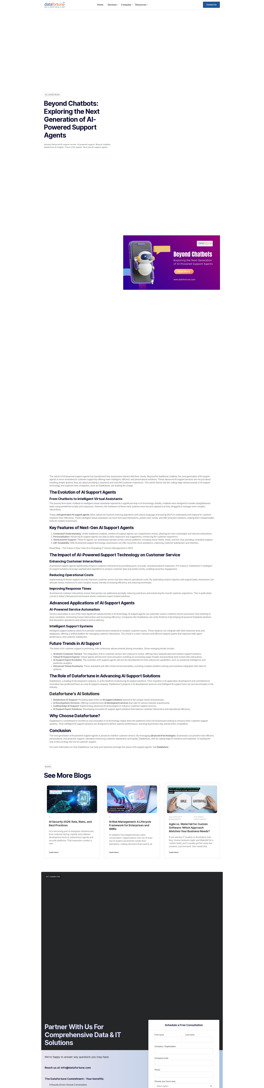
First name (159, 1035)
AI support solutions (113, 700)
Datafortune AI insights (54, 147)
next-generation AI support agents (72, 515)
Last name (189, 1035)
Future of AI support (73, 147)
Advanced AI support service (64, 144)
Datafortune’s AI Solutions (75, 693)
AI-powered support (86, 144)
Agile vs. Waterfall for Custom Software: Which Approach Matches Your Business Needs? (189, 827)
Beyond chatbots (103, 144)
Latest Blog (54, 94)
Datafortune (162, 747)
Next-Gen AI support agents (95, 147)
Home (100, 4)
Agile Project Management (175, 818)
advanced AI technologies (163, 735)
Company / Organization (165, 1046)
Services (112, 4)
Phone (157, 1070)
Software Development (200, 818)
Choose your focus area (165, 1081)
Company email (161, 1058)
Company (126, 4)
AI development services (116, 703)
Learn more (53, 852)
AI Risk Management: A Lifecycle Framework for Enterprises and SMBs (130, 825)
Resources (140, 4)
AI (46, 94)
